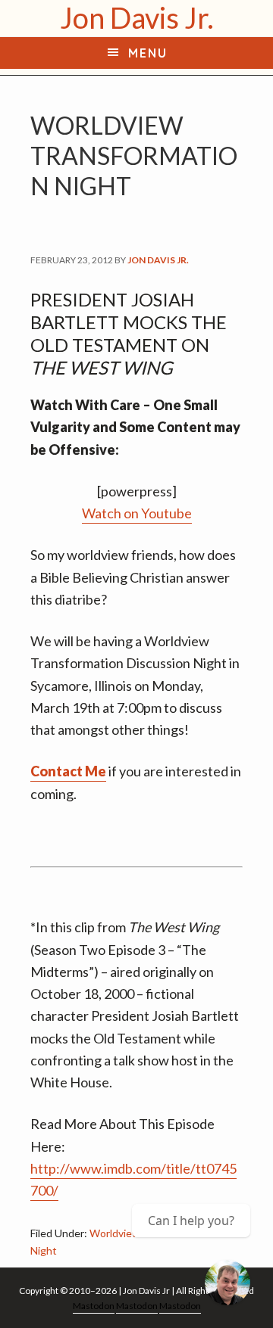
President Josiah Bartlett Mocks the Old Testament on (128, 333)
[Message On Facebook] (227, 1282)
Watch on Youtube (137, 513)
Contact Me (68, 771)
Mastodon (94, 1305)
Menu (148, 53)
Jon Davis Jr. (137, 17)
